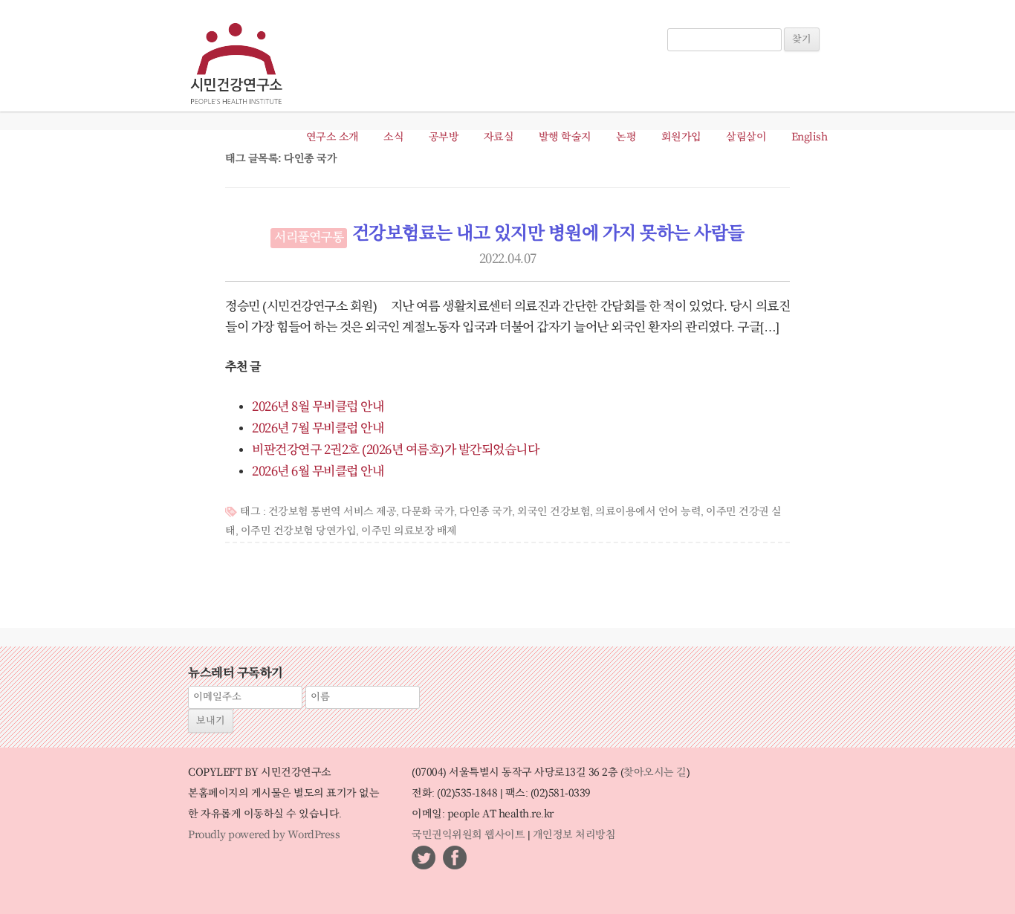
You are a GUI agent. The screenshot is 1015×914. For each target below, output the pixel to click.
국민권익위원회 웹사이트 (468, 835)
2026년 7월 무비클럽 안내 (317, 428)
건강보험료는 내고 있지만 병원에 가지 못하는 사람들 (548, 234)
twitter (423, 857)
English (809, 137)
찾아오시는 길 (655, 773)
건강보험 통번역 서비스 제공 (332, 512)
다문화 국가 (427, 512)
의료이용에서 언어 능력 (648, 512)
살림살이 (746, 137)
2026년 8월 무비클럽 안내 (317, 407)
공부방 (444, 137)
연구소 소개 (332, 137)
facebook (455, 857)
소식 (393, 137)
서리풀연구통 (308, 237)
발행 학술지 (565, 137)
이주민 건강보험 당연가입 (299, 531)
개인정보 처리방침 (574, 835)
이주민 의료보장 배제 (409, 531)
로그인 (688, 20)
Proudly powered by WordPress (264, 835)
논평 (626, 137)
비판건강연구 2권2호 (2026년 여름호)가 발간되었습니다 (395, 450)
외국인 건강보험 (553, 512)
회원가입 (681, 137)
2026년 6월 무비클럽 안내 (317, 471)
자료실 (499, 137)
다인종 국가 (485, 512)
